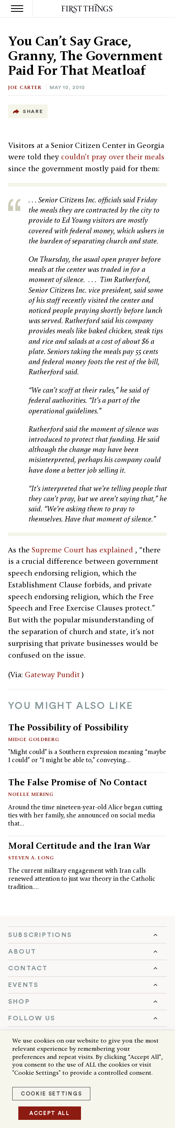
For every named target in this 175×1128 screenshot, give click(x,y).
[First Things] (87, 8)
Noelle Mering (31, 794)
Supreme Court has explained (83, 549)
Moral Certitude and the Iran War (79, 845)
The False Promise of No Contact (77, 782)
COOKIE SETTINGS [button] (51, 1093)
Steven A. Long (31, 857)
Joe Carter (25, 87)
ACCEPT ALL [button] (49, 1113)
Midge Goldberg (33, 739)
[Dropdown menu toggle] (87, 935)
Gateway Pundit (53, 674)
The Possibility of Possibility (68, 727)
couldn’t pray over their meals (112, 156)
